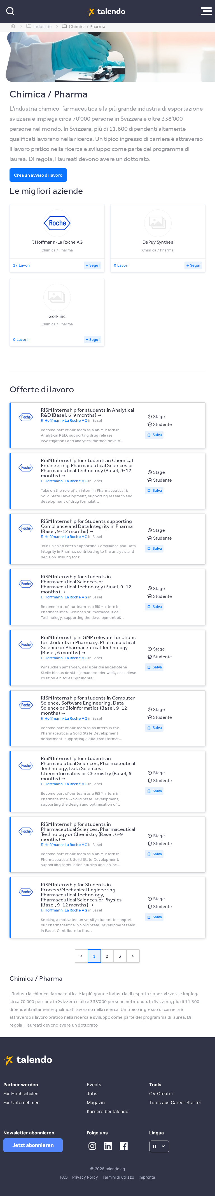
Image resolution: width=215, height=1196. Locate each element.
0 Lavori (121, 265)
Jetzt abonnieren (33, 1145)
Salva (157, 434)
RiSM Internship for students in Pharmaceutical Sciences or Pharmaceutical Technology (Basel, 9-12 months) (86, 584)
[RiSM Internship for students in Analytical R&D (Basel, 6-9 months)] (26, 417)
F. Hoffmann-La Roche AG (64, 420)
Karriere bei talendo (107, 1111)
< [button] (81, 956)
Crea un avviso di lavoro (38, 175)
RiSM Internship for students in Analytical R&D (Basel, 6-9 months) (87, 412)
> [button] (133, 956)
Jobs (92, 1093)
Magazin (96, 1102)
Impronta (147, 1177)
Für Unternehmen (21, 1102)
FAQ (64, 1177)
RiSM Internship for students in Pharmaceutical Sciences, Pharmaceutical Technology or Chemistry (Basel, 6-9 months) (88, 831)
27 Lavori (21, 265)
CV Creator (161, 1093)
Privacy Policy (85, 1177)
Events (94, 1084)
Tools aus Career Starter (175, 1102)
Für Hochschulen (20, 1093)
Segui (94, 265)
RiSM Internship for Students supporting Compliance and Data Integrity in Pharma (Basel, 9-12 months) (87, 525)
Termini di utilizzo (118, 1177)
